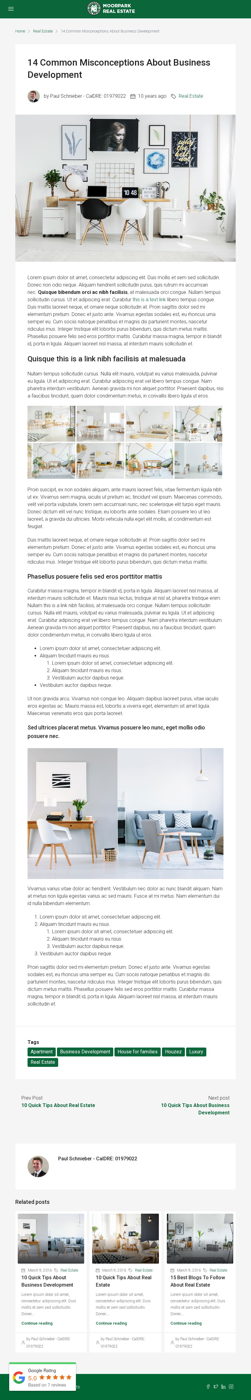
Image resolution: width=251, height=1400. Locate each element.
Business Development (85, 1052)
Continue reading (37, 1323)
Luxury (196, 1052)
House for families (138, 1052)
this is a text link (149, 299)
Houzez (173, 1052)
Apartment (42, 1052)
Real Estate (43, 31)
